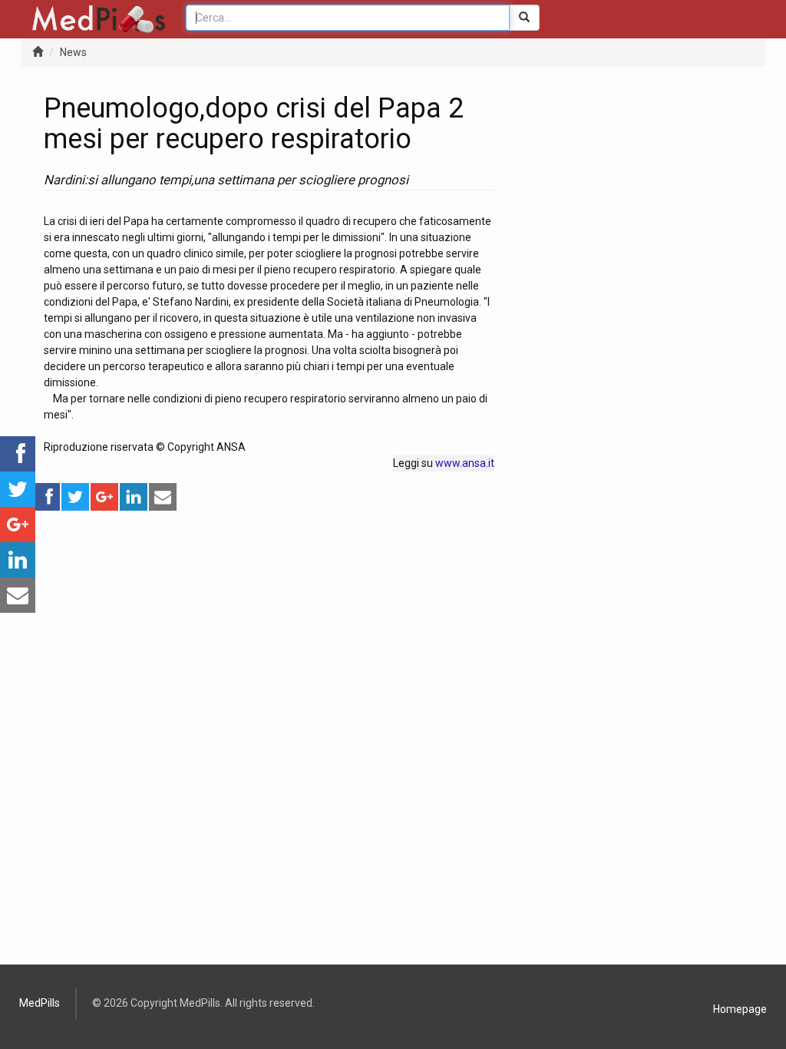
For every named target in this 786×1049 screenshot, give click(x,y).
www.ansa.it (464, 463)
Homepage (740, 1009)
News (73, 52)
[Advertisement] (269, 619)
